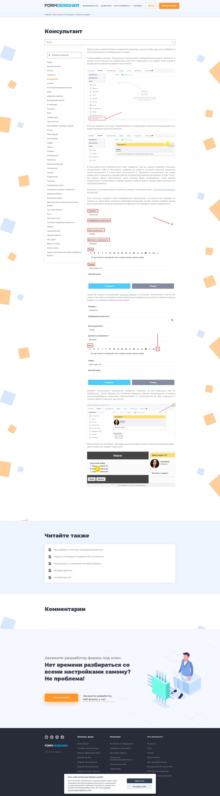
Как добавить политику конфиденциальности (78, 549)
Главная (48, 15)
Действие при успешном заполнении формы (62, 204)
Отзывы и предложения (159, 776)
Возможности (90, 6)
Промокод (51, 160)
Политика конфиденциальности (121, 758)
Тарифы (137, 6)
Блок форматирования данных (59, 88)
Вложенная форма (54, 198)
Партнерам (115, 769)
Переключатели (53, 231)
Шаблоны (106, 6)
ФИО (49, 113)
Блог (149, 748)
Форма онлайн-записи (88, 771)
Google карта (52, 117)
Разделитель (52, 177)
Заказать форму (61, 698)
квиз (156, 49)
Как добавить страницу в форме (60, 126)
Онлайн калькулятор (87, 748)
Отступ (50, 130)
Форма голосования (87, 762)
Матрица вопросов (55, 164)
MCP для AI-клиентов (158, 771)
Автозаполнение (54, 66)
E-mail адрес (52, 105)
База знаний (58, 15)
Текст (49, 214)
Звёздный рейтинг (54, 194)
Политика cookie (118, 764)
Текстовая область (54, 210)
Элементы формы (60, 55)
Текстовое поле (53, 218)
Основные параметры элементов (60, 222)
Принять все (139, 781)
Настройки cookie (139, 787)
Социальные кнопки (55, 185)
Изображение (53, 156)
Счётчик (50, 83)
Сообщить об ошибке (120, 748)
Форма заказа (84, 757)
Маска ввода (52, 134)
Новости (151, 744)
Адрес (49, 62)
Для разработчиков (157, 762)
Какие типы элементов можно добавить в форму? (64, 253)
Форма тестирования (88, 767)
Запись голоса (53, 248)
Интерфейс (69, 15)
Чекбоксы (51, 75)
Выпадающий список (56, 100)
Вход (151, 6)
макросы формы (128, 295)
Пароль (50, 147)
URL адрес (51, 239)
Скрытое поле (53, 122)
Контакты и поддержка (121, 744)
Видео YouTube (53, 244)
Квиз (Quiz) (82, 744)
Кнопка (50, 71)
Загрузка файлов (54, 235)
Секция (50, 173)
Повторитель (52, 168)
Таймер (50, 227)
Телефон (50, 151)
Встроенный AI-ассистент (160, 767)
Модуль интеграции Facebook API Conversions (79, 556)
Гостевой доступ (62, 577)
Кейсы (150, 753)
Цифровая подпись (55, 96)
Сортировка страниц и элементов (61, 189)
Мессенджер (52, 139)
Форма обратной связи (88, 753)
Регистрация (169, 6)
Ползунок (51, 181)
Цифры (50, 143)
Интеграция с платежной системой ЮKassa (77, 563)
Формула (50, 109)
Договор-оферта (118, 753)
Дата (49, 92)
